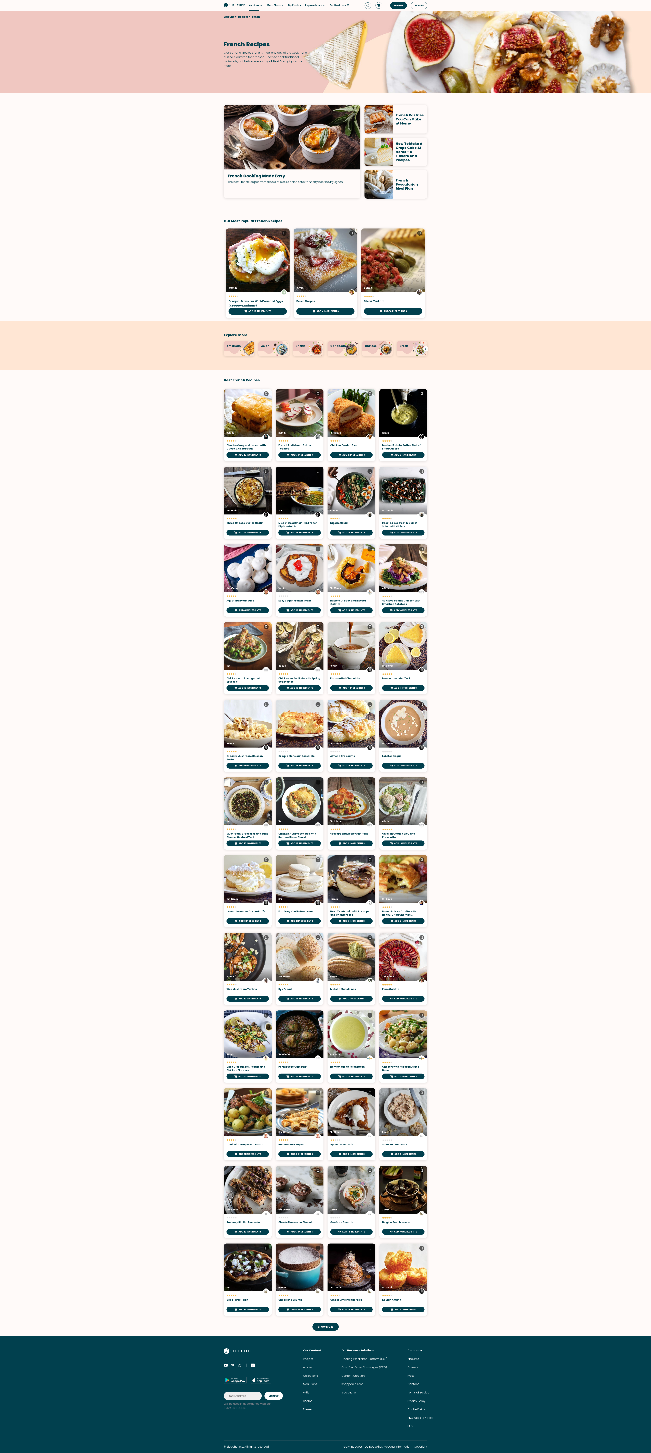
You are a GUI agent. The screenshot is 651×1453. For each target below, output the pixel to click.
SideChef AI (348, 1392)
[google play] (235, 1380)
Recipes (243, 16)
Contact (413, 1384)
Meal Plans (310, 1384)
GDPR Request (352, 1447)
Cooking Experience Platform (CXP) (364, 1359)
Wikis (306, 1392)
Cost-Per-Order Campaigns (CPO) (364, 1367)
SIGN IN (419, 5)
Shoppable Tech (352, 1384)
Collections (310, 1376)
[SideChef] (238, 1353)
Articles (307, 1367)
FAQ (410, 1426)
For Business (338, 5)
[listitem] (239, 349)
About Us (413, 1359)
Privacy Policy (416, 1401)
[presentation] (425, 349)
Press (411, 1376)
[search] (367, 5)
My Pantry (294, 5)
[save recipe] (284, 234)
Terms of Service (418, 1392)
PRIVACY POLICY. (235, 1408)
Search (307, 1401)
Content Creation (353, 1376)
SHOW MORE (325, 1326)
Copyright (420, 1447)
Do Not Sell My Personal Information (388, 1447)
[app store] (261, 1380)
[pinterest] (233, 1366)
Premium (308, 1409)
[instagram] (239, 1366)
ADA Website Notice (420, 1418)
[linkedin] (253, 1366)
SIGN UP (398, 5)
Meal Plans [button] (274, 5)
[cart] (378, 5)
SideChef (230, 16)
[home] (234, 5)
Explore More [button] (313, 5)
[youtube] (226, 1366)
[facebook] (246, 1366)
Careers (413, 1367)
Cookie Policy (416, 1409)
